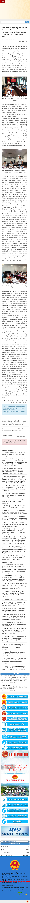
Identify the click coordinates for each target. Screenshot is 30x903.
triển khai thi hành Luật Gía (11, 599)
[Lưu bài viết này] (26, 41)
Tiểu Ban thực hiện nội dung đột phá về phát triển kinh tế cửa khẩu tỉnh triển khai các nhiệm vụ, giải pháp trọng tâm (14, 667)
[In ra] (23, 41)
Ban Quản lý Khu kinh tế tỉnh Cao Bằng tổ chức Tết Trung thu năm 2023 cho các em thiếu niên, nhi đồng (14, 557)
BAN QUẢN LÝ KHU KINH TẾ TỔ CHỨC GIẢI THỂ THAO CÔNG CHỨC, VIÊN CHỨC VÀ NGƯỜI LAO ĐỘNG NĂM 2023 (13, 593)
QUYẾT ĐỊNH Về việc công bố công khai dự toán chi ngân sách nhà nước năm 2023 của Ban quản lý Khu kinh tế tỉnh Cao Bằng (14, 487)
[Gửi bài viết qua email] (20, 41)
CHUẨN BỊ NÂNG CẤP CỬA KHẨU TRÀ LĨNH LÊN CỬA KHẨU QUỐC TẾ (13, 506)
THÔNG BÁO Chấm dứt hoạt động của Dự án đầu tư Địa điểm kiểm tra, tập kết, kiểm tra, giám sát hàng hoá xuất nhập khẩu (14, 638)
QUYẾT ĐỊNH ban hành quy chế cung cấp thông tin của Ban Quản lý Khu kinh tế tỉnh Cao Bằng (14, 610)
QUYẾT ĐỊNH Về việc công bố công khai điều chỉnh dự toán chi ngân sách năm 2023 (14, 494)
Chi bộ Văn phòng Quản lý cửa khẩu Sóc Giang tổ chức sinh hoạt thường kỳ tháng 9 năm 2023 (13, 603)
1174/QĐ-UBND (4, 688)
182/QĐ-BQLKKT (5, 680)
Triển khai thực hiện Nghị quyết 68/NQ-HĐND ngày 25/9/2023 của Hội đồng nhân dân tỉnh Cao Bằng (14, 524)
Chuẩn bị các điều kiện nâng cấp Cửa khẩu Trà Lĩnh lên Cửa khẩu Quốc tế (13, 500)
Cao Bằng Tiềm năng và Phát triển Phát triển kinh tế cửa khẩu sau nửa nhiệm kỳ (13, 653)
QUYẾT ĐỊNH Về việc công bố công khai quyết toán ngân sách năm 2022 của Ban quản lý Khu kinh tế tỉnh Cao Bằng (13, 645)
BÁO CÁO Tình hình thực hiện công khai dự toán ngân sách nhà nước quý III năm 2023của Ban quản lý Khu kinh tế (14, 512)
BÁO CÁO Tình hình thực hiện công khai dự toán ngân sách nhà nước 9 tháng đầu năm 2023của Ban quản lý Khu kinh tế (14, 518)
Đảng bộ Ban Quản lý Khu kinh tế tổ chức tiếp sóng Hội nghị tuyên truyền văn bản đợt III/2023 (14, 454)
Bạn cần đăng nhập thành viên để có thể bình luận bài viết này (14, 441)
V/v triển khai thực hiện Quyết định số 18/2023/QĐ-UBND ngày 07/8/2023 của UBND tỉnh (14, 624)
